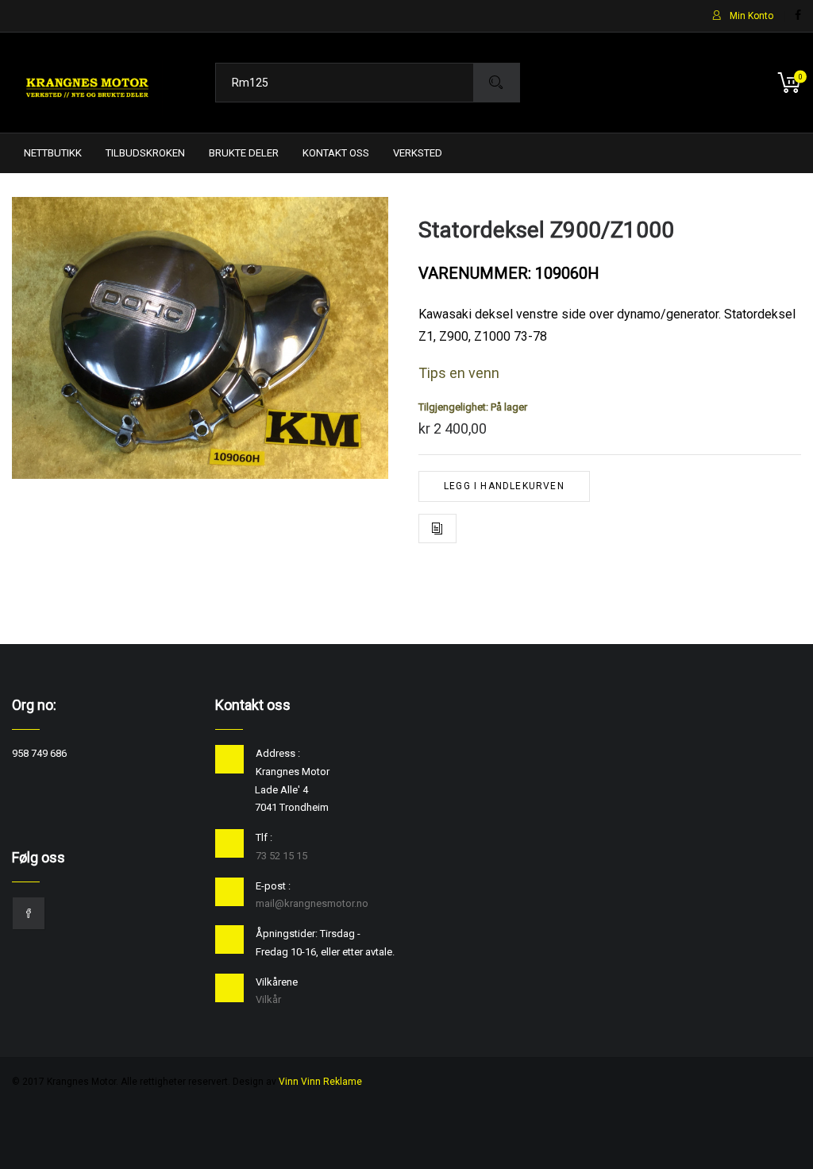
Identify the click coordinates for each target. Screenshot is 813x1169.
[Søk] (496, 82)
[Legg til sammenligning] (437, 528)
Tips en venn (458, 373)
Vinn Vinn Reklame (320, 1081)
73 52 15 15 (281, 856)
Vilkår (268, 999)
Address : (278, 753)
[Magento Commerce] (87, 82)
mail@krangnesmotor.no (312, 903)
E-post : (273, 886)
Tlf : (264, 837)
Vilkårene (277, 982)
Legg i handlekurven (504, 486)
